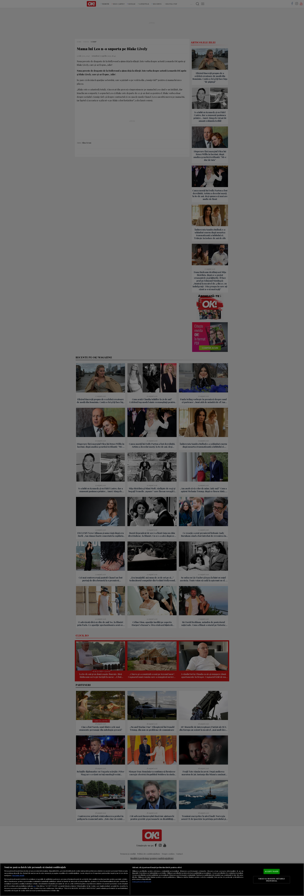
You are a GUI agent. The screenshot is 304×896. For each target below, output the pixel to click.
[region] (152, 879)
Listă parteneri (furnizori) (141, 882)
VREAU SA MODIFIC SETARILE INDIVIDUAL (271, 879)
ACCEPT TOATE (271, 871)
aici (34, 886)
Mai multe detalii (18, 875)
